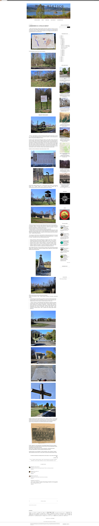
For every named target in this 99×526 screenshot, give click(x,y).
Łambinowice (33, 460)
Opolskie (44, 460)
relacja (44, 515)
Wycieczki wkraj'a (62, 225)
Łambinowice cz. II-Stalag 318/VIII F (39, 25)
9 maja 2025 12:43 (37, 480)
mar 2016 (62, 53)
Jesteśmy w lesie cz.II (63, 48)
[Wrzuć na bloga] (54, 457)
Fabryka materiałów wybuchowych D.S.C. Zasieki (60, 512)
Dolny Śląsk (49, 512)
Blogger (53, 518)
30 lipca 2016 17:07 (36, 471)
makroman (32, 471)
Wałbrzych (48, 513)
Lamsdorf (55, 459)
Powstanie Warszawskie (49, 460)
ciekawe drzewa (68, 513)
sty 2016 (62, 55)
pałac (69, 514)
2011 (61, 61)
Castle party (34, 512)
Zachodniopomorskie (62, 513)
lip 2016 (62, 44)
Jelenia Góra (68, 512)
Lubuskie (30, 513)
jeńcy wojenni (51, 459)
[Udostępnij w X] (55, 457)
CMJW (42, 459)
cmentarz (34, 459)
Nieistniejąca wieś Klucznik (64, 47)
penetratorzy (62, 247)
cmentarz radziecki (38, 459)
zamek (65, 515)
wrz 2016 (62, 42)
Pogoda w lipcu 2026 (65, 241)
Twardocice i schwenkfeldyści (64, 138)
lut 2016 (62, 54)
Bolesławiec (30, 512)
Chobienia (39, 512)
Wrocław (57, 513)
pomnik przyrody (31, 515)
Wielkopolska (52, 513)
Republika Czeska (43, 513)
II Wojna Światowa (46, 459)
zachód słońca (60, 515)
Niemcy (34, 513)
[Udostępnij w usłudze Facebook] (56, 457)
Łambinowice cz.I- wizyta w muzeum (65, 46)
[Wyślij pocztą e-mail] (53, 457)
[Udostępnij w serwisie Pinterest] (57, 457)
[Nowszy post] (29, 501)
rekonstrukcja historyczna (38, 515)
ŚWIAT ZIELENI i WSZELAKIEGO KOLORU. (65, 256)
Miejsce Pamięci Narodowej (39, 460)
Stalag (55, 460)
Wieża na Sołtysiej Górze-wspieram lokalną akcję (65, 153)
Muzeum (51, 29)
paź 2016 (62, 41)
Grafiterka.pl (54, 521)
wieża (51, 515)
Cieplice (44, 512)
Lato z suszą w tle (64, 123)
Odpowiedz (32, 473)
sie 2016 (62, 43)
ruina (48, 515)
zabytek (55, 515)
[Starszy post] (57, 501)
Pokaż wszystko (68, 262)
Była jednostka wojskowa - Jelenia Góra (65, 78)
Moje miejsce (49, 6)
